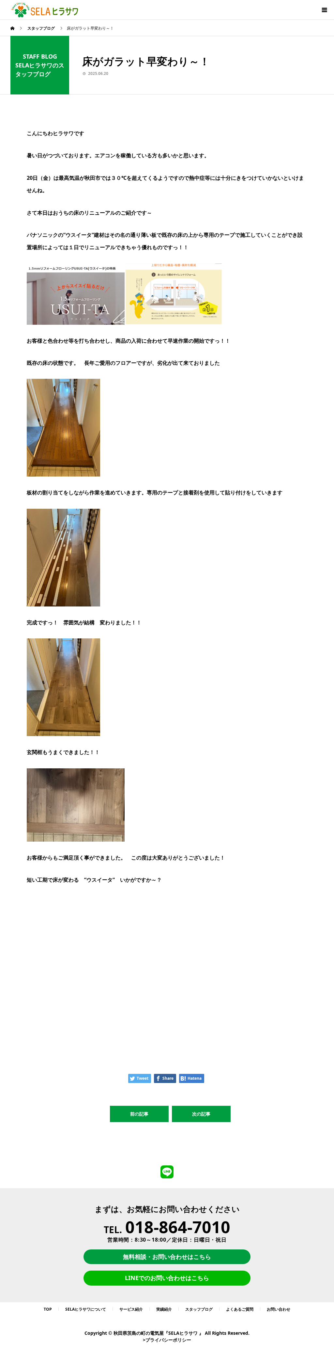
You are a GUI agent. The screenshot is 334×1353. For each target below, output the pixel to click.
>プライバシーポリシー (167, 1340)
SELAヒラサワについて (85, 1309)
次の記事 (201, 1114)
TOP (48, 1309)
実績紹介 (164, 1309)
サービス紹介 (131, 1309)
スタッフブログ (199, 1309)
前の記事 (139, 1114)
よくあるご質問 (239, 1309)
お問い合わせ (278, 1309)
